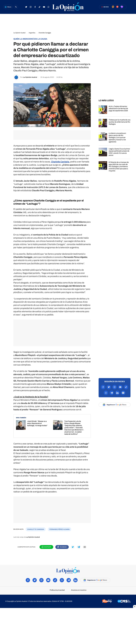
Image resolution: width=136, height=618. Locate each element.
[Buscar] (16, 7)
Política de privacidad (57, 590)
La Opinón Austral (19, 33)
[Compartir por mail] (85, 547)
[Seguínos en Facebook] (35, 7)
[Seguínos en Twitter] (26, 7)
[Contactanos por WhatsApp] (48, 7)
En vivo (106, 7)
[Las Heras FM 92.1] (122, 7)
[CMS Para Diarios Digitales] (124, 601)
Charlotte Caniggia (45, 33)
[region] (68, 22)
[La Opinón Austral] (68, 570)
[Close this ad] (134, 606)
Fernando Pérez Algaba (59, 529)
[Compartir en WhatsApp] (7, 46)
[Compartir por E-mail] (7, 58)
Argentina (32, 33)
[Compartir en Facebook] (7, 34)
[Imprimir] (7, 64)
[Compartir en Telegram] (7, 52)
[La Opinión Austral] (68, 7)
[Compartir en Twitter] (7, 40)
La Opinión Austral (30, 77)
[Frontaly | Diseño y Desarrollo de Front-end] (107, 601)
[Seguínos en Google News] (123, 393)
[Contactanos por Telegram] (112, 393)
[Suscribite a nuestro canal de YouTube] (44, 7)
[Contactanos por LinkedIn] (117, 393)
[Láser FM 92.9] (117, 7)
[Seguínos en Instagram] (30, 7)
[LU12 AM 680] (113, 7)
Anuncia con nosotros (78, 590)
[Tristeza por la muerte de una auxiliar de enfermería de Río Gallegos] (114, 124)
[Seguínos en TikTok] (39, 7)
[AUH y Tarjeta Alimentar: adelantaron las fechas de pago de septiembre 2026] (114, 110)
